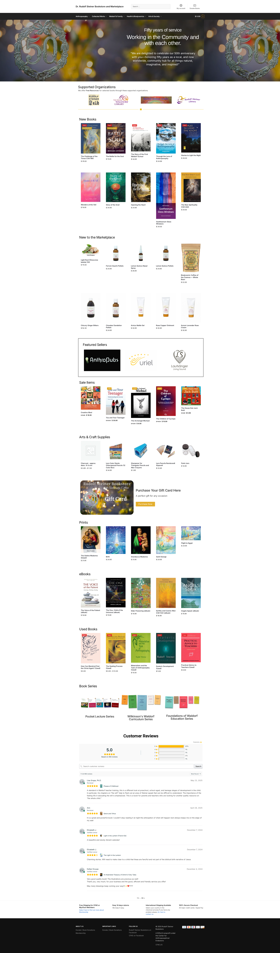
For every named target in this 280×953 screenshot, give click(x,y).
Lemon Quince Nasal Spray (139, 267)
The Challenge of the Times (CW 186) (89, 157)
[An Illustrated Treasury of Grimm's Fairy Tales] (101, 874)
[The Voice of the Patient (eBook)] (90, 592)
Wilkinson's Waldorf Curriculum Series (140, 718)
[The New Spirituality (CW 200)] (191, 187)
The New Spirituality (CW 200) (189, 206)
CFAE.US (159, 945)
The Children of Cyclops (165, 419)
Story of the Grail (112, 205)
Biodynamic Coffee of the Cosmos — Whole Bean (189, 277)
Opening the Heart (138, 205)
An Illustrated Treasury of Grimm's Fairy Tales (120, 875)
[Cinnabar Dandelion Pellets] (116, 308)
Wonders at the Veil (88, 205)
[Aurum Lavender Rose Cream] (191, 308)
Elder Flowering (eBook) (140, 611)
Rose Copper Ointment (165, 325)
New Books (87, 119)
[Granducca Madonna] (141, 540)
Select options (90, 473)
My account (181, 8)
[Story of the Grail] (116, 187)
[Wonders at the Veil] (90, 187)
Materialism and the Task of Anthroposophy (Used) (140, 667)
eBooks (84, 574)
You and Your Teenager (115, 418)
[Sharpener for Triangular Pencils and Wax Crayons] (141, 450)
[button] (199, 16)
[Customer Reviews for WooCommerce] (201, 742)
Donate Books (195, 8)
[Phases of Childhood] (101, 786)
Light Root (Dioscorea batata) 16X (89, 261)
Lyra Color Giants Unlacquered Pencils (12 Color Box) (115, 465)
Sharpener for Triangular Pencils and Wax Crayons (140, 465)
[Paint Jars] (191, 450)
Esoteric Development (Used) (165, 667)
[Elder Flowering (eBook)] (141, 593)
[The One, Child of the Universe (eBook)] (116, 592)
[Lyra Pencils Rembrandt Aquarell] (166, 450)
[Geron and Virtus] (101, 813)
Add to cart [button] (90, 166)
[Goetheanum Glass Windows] (166, 195)
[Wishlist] (97, 126)
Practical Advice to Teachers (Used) (188, 666)
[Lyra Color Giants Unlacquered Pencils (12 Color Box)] (116, 450)
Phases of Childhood (111, 786)
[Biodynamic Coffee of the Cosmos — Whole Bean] (191, 257)
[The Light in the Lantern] (101, 855)
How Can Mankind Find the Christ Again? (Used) (90, 667)
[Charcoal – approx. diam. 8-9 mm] (90, 450)
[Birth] (116, 540)
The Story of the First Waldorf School (139, 155)
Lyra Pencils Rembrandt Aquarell (165, 464)
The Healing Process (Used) (114, 667)
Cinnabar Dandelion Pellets (114, 326)
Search (198, 766)
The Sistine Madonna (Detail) (89, 557)
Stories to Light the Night (191, 155)
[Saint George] (166, 540)
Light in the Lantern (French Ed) (115, 836)
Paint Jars (185, 463)
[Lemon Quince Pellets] (166, 253)
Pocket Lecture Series (99, 716)
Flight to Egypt (187, 543)
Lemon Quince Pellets (164, 266)
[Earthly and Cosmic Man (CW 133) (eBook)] (166, 593)
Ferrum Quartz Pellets (114, 266)
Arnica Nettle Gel (137, 325)
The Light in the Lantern (112, 855)
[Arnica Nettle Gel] (141, 308)
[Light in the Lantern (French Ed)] (101, 836)
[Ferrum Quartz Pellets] (116, 253)
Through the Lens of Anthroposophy (164, 157)
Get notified (90, 269)
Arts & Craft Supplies (94, 437)
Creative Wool (86, 412)
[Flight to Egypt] (191, 533)
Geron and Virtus (110, 813)
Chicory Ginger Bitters (89, 325)
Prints (83, 522)
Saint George (161, 557)
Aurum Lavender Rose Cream (190, 326)
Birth (108, 557)
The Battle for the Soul (115, 156)
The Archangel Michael (140, 421)
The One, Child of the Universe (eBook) (114, 611)
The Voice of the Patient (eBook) (90, 611)
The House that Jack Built (189, 409)
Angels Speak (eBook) (190, 611)
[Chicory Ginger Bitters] (91, 308)
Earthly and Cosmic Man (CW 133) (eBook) (166, 612)
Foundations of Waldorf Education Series (181, 717)
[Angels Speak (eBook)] (191, 593)
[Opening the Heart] (141, 187)
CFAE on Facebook (136, 935)
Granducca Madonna (139, 557)
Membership (81, 933)
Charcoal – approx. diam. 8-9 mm (88, 464)
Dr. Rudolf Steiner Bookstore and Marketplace (100, 6)
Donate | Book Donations (85, 930)
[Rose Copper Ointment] (166, 308)
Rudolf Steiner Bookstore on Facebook (140, 931)
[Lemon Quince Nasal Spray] (141, 253)
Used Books (88, 629)
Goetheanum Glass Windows (163, 223)
